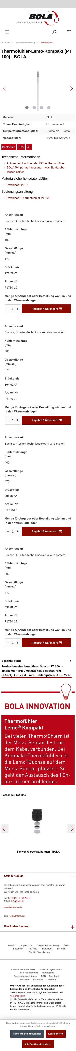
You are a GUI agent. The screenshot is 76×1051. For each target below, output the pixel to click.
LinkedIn (61, 948)
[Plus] (17, 309)
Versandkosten (17, 996)
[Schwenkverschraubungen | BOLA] (38, 821)
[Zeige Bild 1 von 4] (27, 107)
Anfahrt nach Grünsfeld (23, 969)
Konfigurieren (55, 1033)
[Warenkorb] (69, 32)
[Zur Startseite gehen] (38, 18)
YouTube (32, 948)
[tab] (36, 668)
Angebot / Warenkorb (45, 308)
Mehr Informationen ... (46, 1026)
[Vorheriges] (4, 88)
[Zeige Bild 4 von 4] (48, 107)
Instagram (47, 948)
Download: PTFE (17, 184)
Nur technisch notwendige (27, 1033)
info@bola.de (17, 901)
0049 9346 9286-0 (21, 898)
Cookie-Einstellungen (39, 952)
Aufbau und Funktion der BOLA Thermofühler (36, 163)
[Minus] (8, 309)
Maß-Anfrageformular (51, 969)
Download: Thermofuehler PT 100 (28, 197)
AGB (66, 945)
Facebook (18, 948)
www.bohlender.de (13, 907)
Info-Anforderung (29, 972)
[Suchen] (54, 32)
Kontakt (11, 945)
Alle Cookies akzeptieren (38, 1044)
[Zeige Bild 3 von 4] (41, 107)
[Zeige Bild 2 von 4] (34, 107)
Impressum (26, 945)
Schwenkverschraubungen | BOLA (38, 851)
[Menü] (7, 32)
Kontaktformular (16, 916)
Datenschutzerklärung (48, 945)
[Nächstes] (72, 88)
